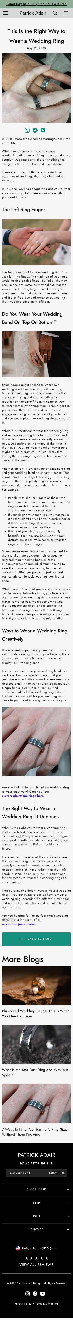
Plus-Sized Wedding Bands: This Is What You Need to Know (35, 1013)
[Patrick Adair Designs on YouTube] (43, 130)
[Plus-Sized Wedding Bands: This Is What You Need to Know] (36, 985)
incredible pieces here (18, 924)
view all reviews (36, 1264)
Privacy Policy (23, 1304)
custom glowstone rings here (23, 796)
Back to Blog (39, 938)
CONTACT (36, 1229)
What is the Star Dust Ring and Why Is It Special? (35, 1072)
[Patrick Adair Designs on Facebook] (35, 130)
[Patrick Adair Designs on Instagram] (27, 130)
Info (36, 1216)
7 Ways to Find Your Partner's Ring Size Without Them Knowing (34, 1132)
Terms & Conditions (46, 1304)
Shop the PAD (36, 1189)
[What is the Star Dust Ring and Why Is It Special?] (36, 1044)
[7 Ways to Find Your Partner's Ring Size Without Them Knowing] (36, 1103)
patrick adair (36, 1155)
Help (36, 1203)
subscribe (57, 1173)
